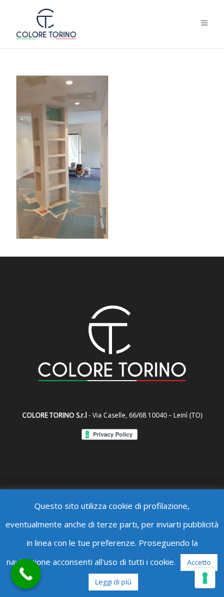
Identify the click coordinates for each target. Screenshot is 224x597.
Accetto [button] (199, 562)
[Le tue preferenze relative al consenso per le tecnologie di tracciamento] (205, 578)
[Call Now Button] (26, 574)
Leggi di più (113, 582)
